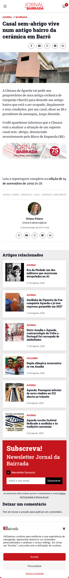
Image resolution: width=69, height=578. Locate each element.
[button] (64, 528)
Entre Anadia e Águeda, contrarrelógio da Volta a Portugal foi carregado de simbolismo (43, 334)
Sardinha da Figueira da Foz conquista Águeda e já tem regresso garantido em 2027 (44, 303)
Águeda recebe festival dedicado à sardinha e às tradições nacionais (42, 423)
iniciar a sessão (20, 511)
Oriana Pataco (34, 218)
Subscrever (53, 480)
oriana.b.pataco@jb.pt (34, 222)
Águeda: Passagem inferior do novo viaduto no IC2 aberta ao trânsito (44, 393)
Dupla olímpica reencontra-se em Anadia (44, 364)
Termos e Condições (34, 573)
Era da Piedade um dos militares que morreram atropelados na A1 (42, 273)
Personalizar (35, 566)
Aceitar (34, 556)
